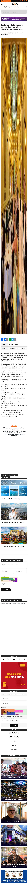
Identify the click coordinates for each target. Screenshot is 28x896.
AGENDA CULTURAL (14, 732)
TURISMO (14, 741)
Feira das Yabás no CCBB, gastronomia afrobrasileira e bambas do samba (14, 547)
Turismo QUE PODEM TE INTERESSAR (9, 476)
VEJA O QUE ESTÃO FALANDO (11, 600)
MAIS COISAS (14, 749)
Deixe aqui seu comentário (12, 560)
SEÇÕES (14, 729)
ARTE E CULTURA (14, 737)
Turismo (8, 12)
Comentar (5, 589)
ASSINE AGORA (14, 691)
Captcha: (3, 576)
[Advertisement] (14, 455)
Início (3, 12)
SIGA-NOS (14, 656)
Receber (14, 725)
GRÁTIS (14, 745)
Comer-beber (16, 12)
